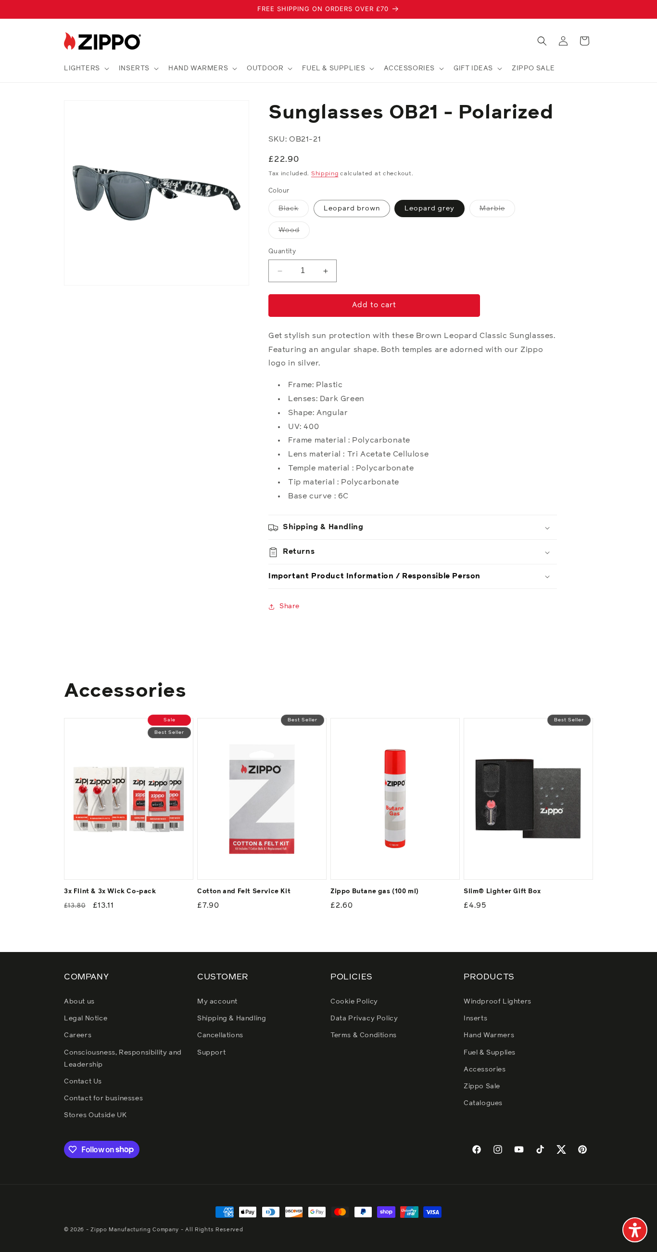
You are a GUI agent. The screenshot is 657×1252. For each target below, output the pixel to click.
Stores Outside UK (95, 1115)
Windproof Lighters (497, 1001)
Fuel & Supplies (490, 1052)
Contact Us (83, 1081)
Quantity (282, 252)
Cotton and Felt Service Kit (244, 891)
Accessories (485, 1069)
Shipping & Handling (231, 1018)
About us (79, 1001)
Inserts (475, 1018)
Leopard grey (429, 209)
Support (211, 1052)
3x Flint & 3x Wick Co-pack (110, 891)
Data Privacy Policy (364, 1018)
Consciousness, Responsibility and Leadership (123, 1058)
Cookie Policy (354, 1001)
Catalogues (483, 1103)
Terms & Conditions (363, 1035)
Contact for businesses (103, 1098)
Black (293, 211)
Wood (294, 233)
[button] (85, 68)
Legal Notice (85, 1018)
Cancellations (220, 1035)
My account (217, 1001)
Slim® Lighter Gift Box (502, 891)
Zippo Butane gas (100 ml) (374, 891)
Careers (77, 1035)
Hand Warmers (489, 1035)
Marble (497, 211)
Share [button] (289, 606)
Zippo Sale (482, 1086)
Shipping (325, 174)
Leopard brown (352, 209)
